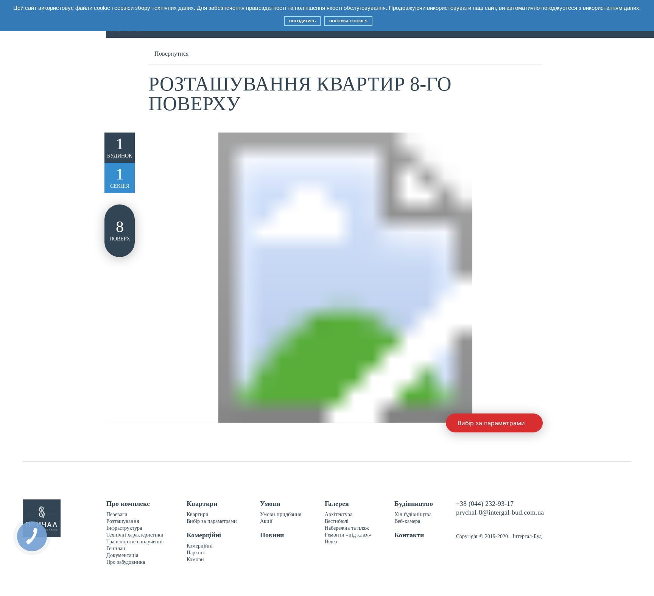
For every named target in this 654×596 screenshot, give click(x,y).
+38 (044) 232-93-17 (485, 503)
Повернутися (171, 53)
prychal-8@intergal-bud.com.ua (500, 512)
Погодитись (302, 21)
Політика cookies (348, 21)
